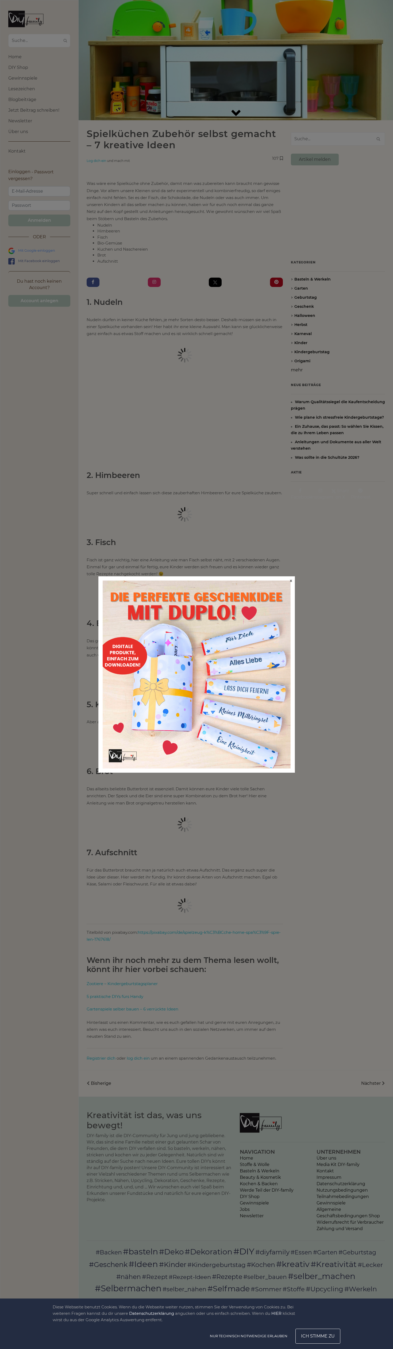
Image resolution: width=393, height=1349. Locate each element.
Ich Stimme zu (318, 1336)
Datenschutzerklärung (151, 1313)
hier (276, 1313)
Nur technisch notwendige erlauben (248, 1336)
